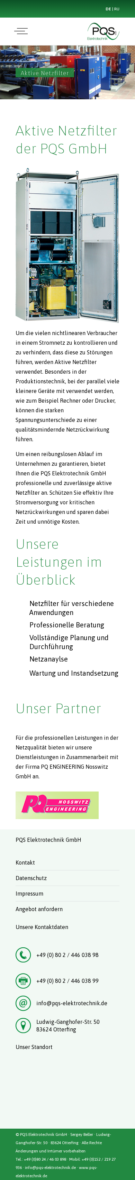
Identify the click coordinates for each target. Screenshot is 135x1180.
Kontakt (25, 862)
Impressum (29, 893)
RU (116, 9)
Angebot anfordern (39, 909)
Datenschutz (31, 878)
